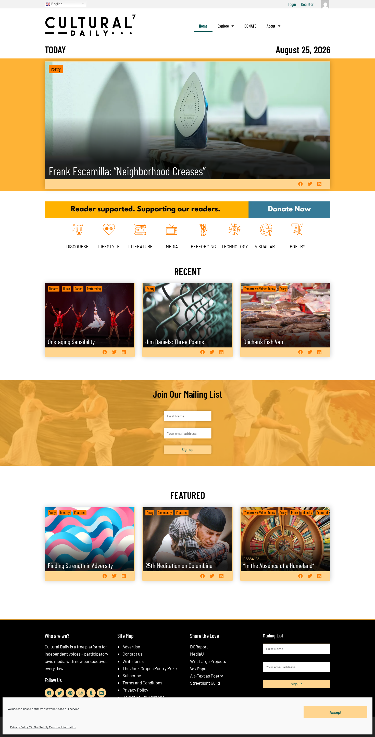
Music (66, 288)
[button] (300, 183)
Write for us (133, 661)
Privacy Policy (135, 689)
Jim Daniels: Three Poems (174, 341)
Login (292, 4)
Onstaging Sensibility (71, 341)
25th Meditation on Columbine (178, 565)
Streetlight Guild (205, 682)
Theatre (53, 288)
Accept (336, 712)
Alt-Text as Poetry (206, 675)
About (271, 25)
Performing (94, 288)
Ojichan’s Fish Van (263, 341)
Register (307, 4)
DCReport (199, 646)
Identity (65, 512)
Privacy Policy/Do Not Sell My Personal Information (43, 727)
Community (165, 512)
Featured (79, 512)
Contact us (132, 653)
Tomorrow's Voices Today (259, 288)
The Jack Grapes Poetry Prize (149, 668)
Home (203, 25)
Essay (283, 288)
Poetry (56, 69)
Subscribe (131, 675)
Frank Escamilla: (127, 171)
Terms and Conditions (142, 682)
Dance (78, 288)
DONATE (250, 25)
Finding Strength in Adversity (80, 565)
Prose (294, 512)
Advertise (131, 646)
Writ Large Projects (208, 661)
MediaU (197, 653)
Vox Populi (199, 668)
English (56, 4)
